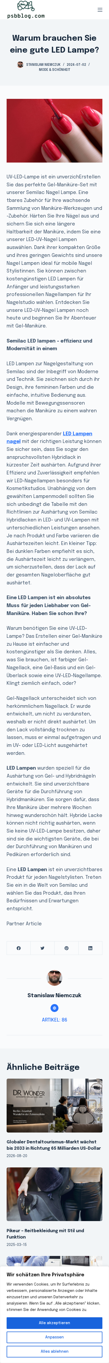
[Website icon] (54, 1008)
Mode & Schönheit (54, 70)
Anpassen (54, 1337)
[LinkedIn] (90, 948)
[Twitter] (42, 948)
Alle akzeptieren (54, 1323)
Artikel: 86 (54, 1020)
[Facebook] (19, 948)
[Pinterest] (66, 948)
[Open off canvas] (100, 9)
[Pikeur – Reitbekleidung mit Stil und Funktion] (55, 1194)
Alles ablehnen (55, 1351)
